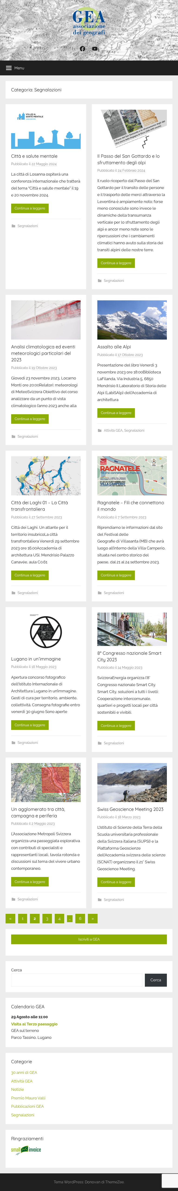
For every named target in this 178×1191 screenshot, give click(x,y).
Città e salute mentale (34, 156)
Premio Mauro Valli (28, 1098)
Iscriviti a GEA (89, 939)
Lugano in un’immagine (36, 659)
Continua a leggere (30, 208)
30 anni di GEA (24, 1072)
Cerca (16, 970)
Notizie (17, 1089)
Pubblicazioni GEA (27, 1106)
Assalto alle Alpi (114, 347)
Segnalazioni (28, 226)
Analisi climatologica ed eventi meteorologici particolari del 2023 (43, 353)
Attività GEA (113, 430)
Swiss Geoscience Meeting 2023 (130, 809)
